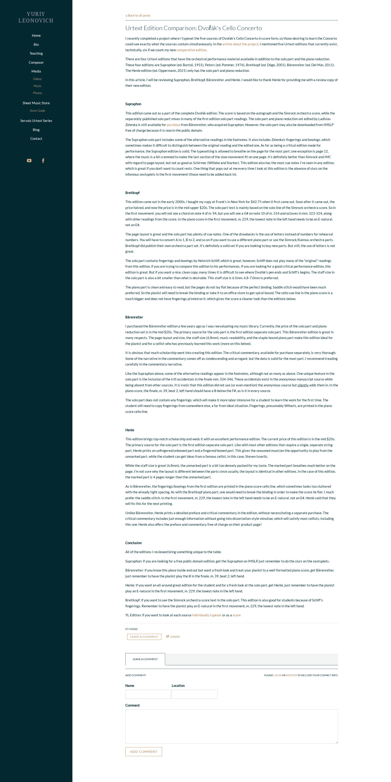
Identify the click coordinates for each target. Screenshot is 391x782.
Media (36, 71)
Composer (36, 62)
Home (36, 35)
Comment (132, 705)
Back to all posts (138, 15)
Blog (36, 130)
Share (175, 636)
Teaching (36, 53)
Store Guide (37, 110)
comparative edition (191, 50)
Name (129, 685)
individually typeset (207, 615)
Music (37, 86)
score (237, 615)
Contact (36, 138)
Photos (37, 93)
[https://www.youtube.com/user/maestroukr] (29, 161)
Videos (37, 79)
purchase (173, 125)
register (291, 675)
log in (277, 675)
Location (178, 685)
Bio (36, 44)
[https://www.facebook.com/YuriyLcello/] (43, 161)
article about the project (240, 44)
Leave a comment (144, 636)
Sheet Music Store (36, 103)
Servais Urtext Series (36, 121)
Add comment (143, 751)
